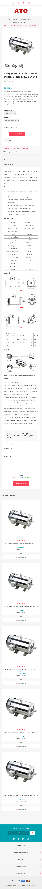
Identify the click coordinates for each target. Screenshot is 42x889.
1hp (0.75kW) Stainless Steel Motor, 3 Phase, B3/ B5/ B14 (21, 607)
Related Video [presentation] (8, 164)
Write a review (8, 81)
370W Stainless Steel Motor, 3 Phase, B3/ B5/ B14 (21, 543)
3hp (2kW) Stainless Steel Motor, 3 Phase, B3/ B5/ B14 (21, 732)
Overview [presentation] (7, 160)
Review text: (8, 456)
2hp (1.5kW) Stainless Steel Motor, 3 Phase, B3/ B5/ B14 (21, 670)
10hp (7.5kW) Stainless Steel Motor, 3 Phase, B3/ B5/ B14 (21, 796)
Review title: (8, 448)
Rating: (21, 475)
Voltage (7, 117)
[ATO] (10, 19)
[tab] (21, 159)
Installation (8, 110)
